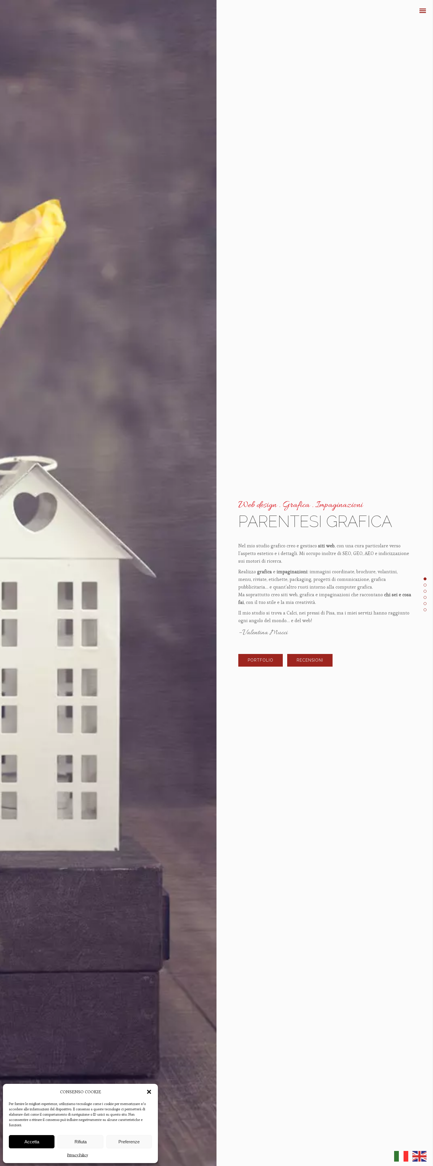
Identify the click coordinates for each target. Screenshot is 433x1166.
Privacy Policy (77, 1155)
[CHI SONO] (422, 105)
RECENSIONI (310, 660)
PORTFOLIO (260, 660)
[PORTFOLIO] (422, 95)
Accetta (31, 1141)
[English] (419, 1155)
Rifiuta (81, 1141)
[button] (149, 1092)
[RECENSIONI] (422, 115)
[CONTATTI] (422, 125)
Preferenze (129, 1141)
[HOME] (422, 85)
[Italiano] (401, 1155)
